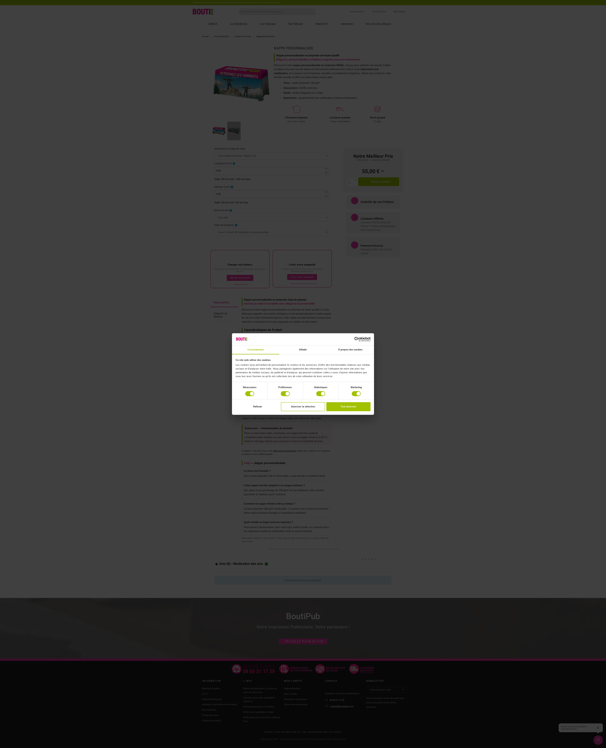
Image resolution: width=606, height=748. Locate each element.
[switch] (285, 393)
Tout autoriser (348, 406)
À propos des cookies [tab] (350, 349)
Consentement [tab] (255, 349)
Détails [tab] (303, 349)
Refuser (257, 406)
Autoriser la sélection (303, 406)
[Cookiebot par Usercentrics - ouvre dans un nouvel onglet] (357, 339)
